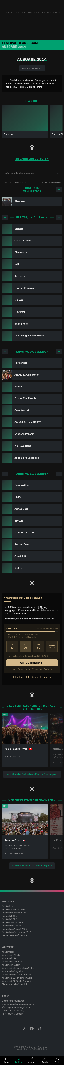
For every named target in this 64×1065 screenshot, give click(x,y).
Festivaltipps (8, 906)
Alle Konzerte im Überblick (14, 984)
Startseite (7, 12)
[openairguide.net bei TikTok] (40, 1029)
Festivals (20, 12)
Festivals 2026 (9, 916)
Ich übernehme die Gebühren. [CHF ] (28, 656)
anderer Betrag (52, 647)
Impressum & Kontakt (12, 1014)
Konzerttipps (8, 952)
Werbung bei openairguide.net (16, 1007)
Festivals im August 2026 (14, 929)
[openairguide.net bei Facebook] (32, 1029)
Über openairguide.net (13, 1001)
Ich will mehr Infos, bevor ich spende (31, 677)
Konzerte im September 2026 (16, 974)
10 (12, 646)
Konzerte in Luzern (11, 965)
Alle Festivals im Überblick (14, 935)
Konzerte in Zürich (11, 955)
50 (38, 646)
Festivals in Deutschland (14, 912)
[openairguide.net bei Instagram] (24, 1029)
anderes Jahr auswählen (31, 68)
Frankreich (33, 12)
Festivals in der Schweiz (14, 909)
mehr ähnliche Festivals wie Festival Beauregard (31, 774)
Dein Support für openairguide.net (18, 1004)
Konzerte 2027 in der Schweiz (17, 981)
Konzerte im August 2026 (14, 971)
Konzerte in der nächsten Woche (18, 968)
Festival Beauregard (52, 12)
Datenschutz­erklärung (13, 1010)
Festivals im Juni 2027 (13, 922)
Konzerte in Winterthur (13, 961)
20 (25, 646)
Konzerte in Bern (10, 958)
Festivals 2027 (9, 919)
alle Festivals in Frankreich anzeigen (31, 865)
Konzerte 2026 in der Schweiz (17, 978)
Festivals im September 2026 (16, 932)
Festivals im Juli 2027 (13, 925)
